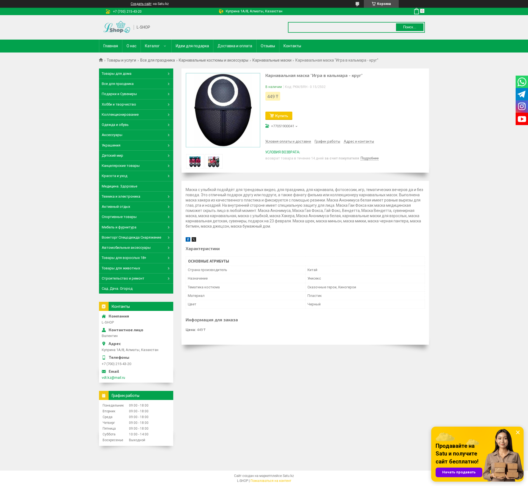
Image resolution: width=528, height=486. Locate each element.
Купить (281, 115)
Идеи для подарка (192, 46)
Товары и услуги (121, 60)
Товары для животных (121, 268)
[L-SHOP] (116, 27)
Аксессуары (112, 135)
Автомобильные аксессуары (126, 247)
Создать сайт (141, 4)
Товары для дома (116, 73)
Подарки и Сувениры (119, 94)
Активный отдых (116, 207)
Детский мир (112, 155)
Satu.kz (288, 476)
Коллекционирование (120, 114)
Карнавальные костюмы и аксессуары (213, 60)
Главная (110, 46)
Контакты (292, 46)
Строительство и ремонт (123, 278)
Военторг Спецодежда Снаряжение (131, 237)
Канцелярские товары (121, 166)
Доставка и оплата (235, 46)
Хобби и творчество (119, 104)
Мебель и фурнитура (119, 227)
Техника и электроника (121, 196)
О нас (131, 46)
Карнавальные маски (272, 60)
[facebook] (188, 240)
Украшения (111, 145)
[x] (194, 240)
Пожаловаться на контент (271, 481)
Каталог (152, 46)
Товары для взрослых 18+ (124, 258)
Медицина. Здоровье (119, 186)
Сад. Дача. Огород (117, 288)
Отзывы (268, 46)
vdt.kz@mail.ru (113, 377)
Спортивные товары (119, 217)
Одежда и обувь (115, 125)
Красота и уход (114, 176)
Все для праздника (157, 60)
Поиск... (409, 27)
